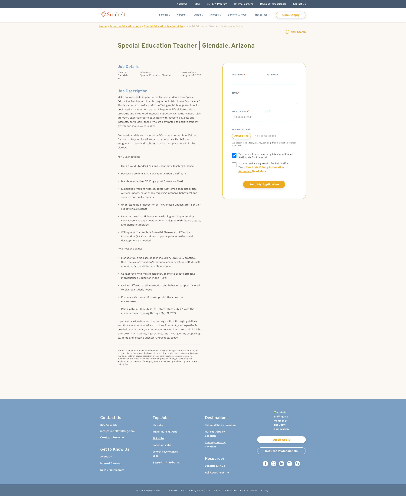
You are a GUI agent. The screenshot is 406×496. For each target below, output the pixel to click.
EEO (183, 490)
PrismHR (173, 490)
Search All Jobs (164, 462)
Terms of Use (229, 490)
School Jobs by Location (220, 424)
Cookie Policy (213, 490)
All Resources (215, 472)
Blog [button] (197, 4)
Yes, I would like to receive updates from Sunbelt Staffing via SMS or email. (265, 156)
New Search (298, 31)
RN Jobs (158, 424)
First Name (238, 75)
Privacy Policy (196, 490)
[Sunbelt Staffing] (113, 15)
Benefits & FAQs (237, 15)
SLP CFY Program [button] (217, 4)
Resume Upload (241, 129)
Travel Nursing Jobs (165, 431)
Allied (197, 15)
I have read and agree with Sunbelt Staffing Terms (263, 167)
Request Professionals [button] (273, 4)
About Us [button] (182, 4)
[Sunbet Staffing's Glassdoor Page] (297, 464)
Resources (261, 15)
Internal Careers (110, 463)
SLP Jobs (158, 438)
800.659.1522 (108, 424)
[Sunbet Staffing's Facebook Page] (265, 464)
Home (103, 26)
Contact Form (110, 437)
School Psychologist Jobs (165, 453)
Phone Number (240, 111)
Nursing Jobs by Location (215, 433)
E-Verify (264, 490)
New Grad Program (112, 469)
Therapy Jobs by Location (215, 444)
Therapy (214, 15)
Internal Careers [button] (243, 4)
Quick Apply (291, 15)
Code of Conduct (248, 490)
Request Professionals (281, 451)
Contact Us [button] (299, 4)
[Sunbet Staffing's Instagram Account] (289, 464)
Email (235, 93)
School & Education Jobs (125, 26)
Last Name (272, 75)
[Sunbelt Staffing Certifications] (281, 423)
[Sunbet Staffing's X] (273, 464)
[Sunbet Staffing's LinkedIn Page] (281, 464)
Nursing (181, 15)
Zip (268, 111)
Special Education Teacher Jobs (163, 26)
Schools (163, 15)
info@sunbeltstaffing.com (115, 431)
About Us (106, 456)
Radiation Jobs (162, 444)
